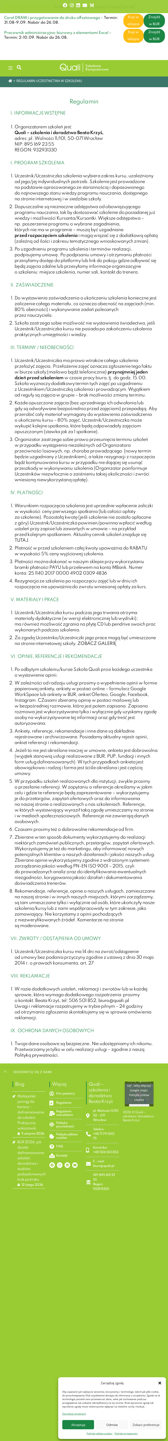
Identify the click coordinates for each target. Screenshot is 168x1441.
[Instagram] (59, 1165)
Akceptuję (78, 1425)
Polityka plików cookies (99, 1433)
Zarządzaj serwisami (74, 1413)
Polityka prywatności (126, 1433)
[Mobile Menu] (11, 67)
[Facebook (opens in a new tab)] (65, 5)
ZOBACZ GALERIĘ (96, 643)
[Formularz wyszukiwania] (17, 67)
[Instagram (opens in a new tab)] (72, 5)
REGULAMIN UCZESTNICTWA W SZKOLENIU (49, 81)
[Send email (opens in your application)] (84, 5)
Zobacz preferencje (146, 1425)
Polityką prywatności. (37, 1055)
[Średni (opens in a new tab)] (91, 5)
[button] (160, 1383)
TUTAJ (21, 540)
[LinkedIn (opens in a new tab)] (78, 5)
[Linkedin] (67, 1165)
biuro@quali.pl (113, 1000)
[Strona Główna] (10, 81)
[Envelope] (75, 1165)
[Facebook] (52, 1165)
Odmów (112, 1425)
